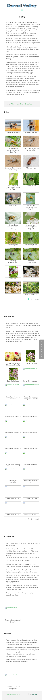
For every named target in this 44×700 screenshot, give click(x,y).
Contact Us (32, 694)
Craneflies (28, 104)
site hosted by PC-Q (13, 694)
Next (37, 299)
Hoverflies (19, 104)
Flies (12, 104)
